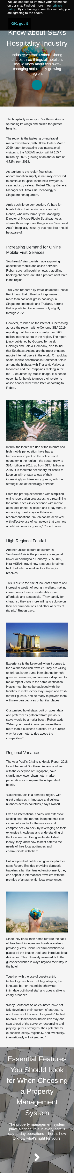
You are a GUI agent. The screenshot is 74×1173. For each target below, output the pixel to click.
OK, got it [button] (19, 24)
